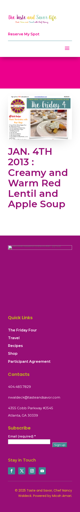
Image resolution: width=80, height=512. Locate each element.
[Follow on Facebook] (11, 470)
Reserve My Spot (23, 34)
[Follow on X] (21, 470)
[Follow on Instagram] (32, 470)
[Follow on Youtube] (42, 470)
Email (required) (22, 436)
